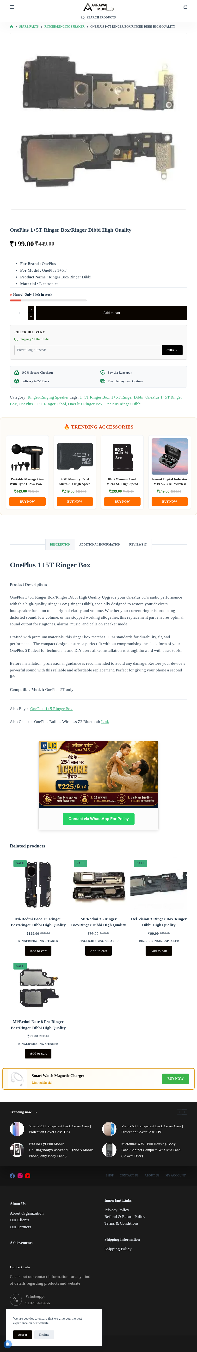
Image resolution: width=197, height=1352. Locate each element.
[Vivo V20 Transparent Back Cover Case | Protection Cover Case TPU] (17, 1129)
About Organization (27, 1213)
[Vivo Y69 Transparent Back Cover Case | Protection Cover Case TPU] (109, 1129)
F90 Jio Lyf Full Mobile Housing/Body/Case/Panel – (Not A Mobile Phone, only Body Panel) (61, 1150)
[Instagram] (20, 1175)
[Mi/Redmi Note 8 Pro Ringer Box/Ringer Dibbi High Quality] (38, 987)
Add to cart (111, 313)
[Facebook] (12, 1175)
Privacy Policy (117, 1210)
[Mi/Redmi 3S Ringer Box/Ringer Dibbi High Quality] (98, 885)
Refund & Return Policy (125, 1216)
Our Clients (19, 1220)
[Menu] (12, 7)
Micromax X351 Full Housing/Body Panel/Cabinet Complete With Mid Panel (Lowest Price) (151, 1150)
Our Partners (20, 1227)
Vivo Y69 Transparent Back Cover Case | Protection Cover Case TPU (152, 1129)
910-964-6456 (37, 1303)
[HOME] (11, 27)
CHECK (172, 350)
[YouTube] (27, 1175)
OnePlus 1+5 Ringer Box (51, 708)
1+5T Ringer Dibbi (127, 397)
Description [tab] (60, 544)
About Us (152, 1175)
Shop (110, 1175)
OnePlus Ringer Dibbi (123, 404)
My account (176, 1175)
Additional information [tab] (99, 544)
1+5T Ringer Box (94, 397)
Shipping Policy (118, 1249)
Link (105, 721)
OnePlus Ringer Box (85, 404)
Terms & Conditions (122, 1223)
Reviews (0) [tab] (138, 544)
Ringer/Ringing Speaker (48, 397)
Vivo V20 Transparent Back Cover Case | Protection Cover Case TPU (60, 1129)
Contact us (129, 1175)
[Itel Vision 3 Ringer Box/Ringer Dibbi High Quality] (158, 885)
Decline (44, 1334)
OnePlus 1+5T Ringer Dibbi (42, 404)
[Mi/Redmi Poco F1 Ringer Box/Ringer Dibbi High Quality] (38, 885)
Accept (22, 1334)
